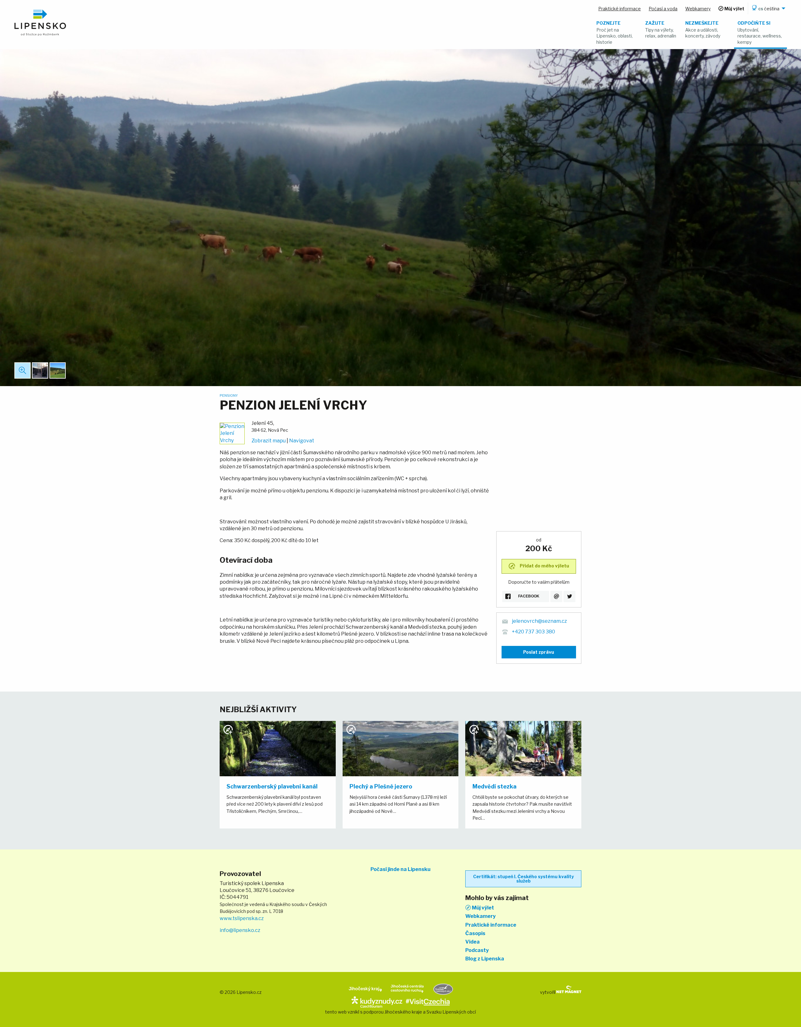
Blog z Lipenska (484, 958)
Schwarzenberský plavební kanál (272, 786)
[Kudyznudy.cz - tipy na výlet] (376, 1001)
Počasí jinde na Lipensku (400, 869)
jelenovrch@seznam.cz (539, 621)
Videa (472, 941)
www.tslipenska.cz (242, 918)
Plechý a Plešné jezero (380, 786)
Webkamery (480, 916)
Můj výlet (482, 907)
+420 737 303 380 (533, 632)
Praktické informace (490, 925)
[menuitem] (767, 8)
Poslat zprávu (538, 652)
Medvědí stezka (494, 786)
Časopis (475, 933)
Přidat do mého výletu (544, 565)
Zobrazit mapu (269, 441)
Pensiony (229, 395)
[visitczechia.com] (428, 1001)
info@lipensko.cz (240, 930)
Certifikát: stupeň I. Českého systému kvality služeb (523, 879)
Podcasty (477, 950)
